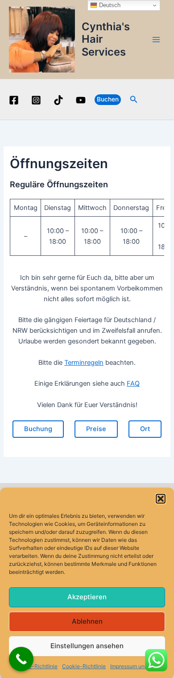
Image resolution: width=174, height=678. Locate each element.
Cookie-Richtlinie (36, 666)
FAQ (133, 383)
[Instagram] (36, 100)
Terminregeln (84, 363)
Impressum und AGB (135, 666)
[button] (160, 498)
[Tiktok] (58, 100)
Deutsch (108, 5)
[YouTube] (81, 100)
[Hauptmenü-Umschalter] (156, 39)
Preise (96, 429)
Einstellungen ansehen (87, 646)
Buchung (38, 429)
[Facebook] (14, 100)
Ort (145, 429)
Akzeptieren (87, 597)
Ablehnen (87, 621)
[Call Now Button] (21, 659)
